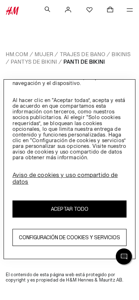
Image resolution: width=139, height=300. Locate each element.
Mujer (44, 54)
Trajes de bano (82, 54)
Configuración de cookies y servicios (69, 237)
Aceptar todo (69, 209)
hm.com (17, 54)
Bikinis (121, 54)
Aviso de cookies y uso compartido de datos (65, 178)
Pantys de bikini (34, 62)
